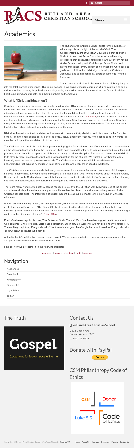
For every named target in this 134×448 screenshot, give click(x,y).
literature (69, 253)
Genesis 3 (90, 116)
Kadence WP (65, 442)
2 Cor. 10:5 (50, 214)
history (58, 253)
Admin (6, 442)
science (87, 253)
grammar (47, 253)
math (78, 253)
